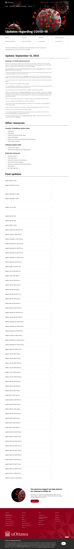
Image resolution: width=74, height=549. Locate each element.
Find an (8, 519)
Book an (41, 524)
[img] (9, 2)
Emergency (9, 523)
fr (63, 6)
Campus (41, 515)
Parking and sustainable (43, 518)
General (8, 517)
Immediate (9, 525)
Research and (26, 525)
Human (25, 523)
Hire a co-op (9, 521)
